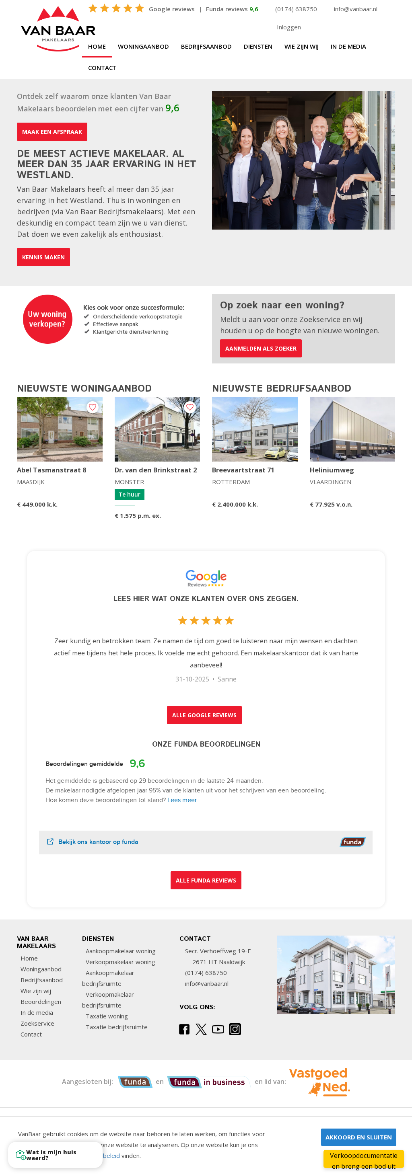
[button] (55, 1155)
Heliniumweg (332, 470)
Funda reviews (232, 9)
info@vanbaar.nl (355, 9)
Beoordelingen (40, 1001)
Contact (102, 68)
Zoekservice (36, 1023)
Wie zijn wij (301, 46)
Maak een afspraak (52, 131)
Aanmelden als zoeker (261, 348)
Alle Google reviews (204, 715)
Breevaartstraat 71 (243, 470)
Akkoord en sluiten (358, 1137)
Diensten (258, 46)
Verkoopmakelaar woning (119, 962)
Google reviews (172, 9)
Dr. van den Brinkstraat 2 (156, 470)
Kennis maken (43, 257)
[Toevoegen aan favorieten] (93, 407)
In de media (348, 46)
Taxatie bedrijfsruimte (116, 1027)
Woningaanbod (143, 46)
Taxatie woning (106, 1016)
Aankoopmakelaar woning (120, 951)
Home (97, 46)
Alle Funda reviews (206, 880)
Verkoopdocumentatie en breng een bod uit (364, 1159)
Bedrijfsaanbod (206, 46)
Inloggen (289, 27)
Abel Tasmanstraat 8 (51, 470)
